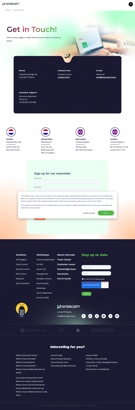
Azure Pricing (56, 355)
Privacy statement (89, 405)
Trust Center (64, 259)
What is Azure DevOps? (26, 359)
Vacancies (62, 274)
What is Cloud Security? (26, 366)
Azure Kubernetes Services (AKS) (44, 295)
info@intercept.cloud (106, 77)
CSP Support (21, 260)
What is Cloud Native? (25, 362)
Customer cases (66, 264)
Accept (105, 213)
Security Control (22, 269)
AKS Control (21, 274)
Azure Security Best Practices (63, 366)
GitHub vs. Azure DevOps (96, 359)
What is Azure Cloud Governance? (30, 385)
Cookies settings (89, 213)
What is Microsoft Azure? (26, 355)
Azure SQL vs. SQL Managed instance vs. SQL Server (102, 364)
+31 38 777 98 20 (64, 312)
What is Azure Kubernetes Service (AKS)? (30, 371)
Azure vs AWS (92, 355)
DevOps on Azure (43, 279)
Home (8, 10)
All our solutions (23, 283)
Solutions (21, 255)
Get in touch (64, 278)
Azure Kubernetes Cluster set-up (30, 388)
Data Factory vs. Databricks (97, 369)
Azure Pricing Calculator (61, 359)
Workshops (42, 255)
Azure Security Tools (59, 362)
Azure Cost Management (42, 271)
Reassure (20, 279)
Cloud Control (22, 264)
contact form (64, 77)
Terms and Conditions (72, 405)
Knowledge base (66, 269)
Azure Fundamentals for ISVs (45, 262)
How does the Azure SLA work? (29, 378)
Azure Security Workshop (42, 285)
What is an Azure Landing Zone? (29, 381)
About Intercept (66, 255)
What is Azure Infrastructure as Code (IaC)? (31, 393)
